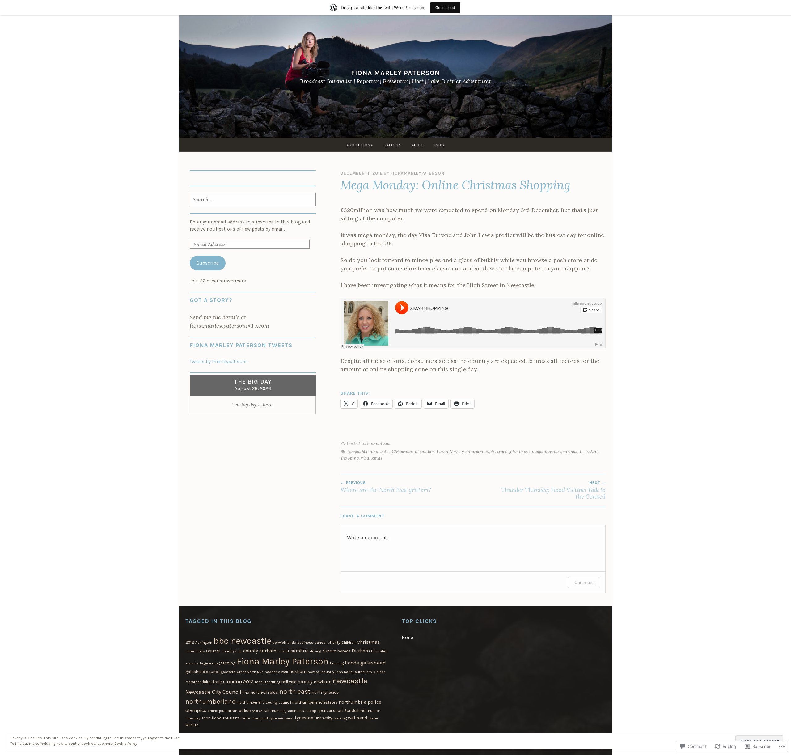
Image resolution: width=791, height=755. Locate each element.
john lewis (519, 451)
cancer (321, 642)
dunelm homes (336, 651)
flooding (337, 663)
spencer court (330, 710)
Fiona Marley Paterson (395, 73)
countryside (232, 651)
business (305, 642)
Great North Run (250, 672)
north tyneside (325, 692)
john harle (344, 672)
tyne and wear (281, 718)
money (305, 682)
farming (228, 663)
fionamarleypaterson (417, 173)
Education (379, 651)
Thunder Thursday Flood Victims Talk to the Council (553, 490)
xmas (376, 458)
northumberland (210, 702)
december (424, 451)
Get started (445, 7)
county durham (259, 651)
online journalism (222, 711)
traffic (245, 718)
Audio (418, 144)
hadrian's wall (276, 672)
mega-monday (546, 451)
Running (279, 711)
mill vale (288, 682)
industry (327, 672)
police (245, 710)
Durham (361, 651)
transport (260, 718)
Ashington (203, 642)
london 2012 (240, 682)
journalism (363, 672)
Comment (584, 582)
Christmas (402, 451)
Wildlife (191, 725)
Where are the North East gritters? (386, 487)
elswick (192, 663)
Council (213, 651)
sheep (310, 711)
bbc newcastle (376, 451)
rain (267, 710)
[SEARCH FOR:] (253, 200)
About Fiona (359, 144)
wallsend (357, 718)
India (439, 144)
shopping (350, 458)
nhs (246, 692)
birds (291, 642)
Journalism (378, 443)
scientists (295, 711)
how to (313, 672)
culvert (283, 651)
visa (365, 458)
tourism (231, 718)
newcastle (573, 451)
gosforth (228, 672)
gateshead (373, 663)
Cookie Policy (125, 743)
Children (348, 642)
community (195, 651)
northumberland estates (314, 702)
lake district (213, 682)
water (373, 718)
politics (257, 711)
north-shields (264, 692)
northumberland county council (264, 702)
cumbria (299, 651)
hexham (298, 671)
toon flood (212, 718)
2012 (189, 642)
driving (315, 651)
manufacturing (267, 682)
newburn (323, 682)
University (323, 718)
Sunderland (355, 710)
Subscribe (208, 263)
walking (340, 718)
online (592, 451)
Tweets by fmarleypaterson (219, 361)
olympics (195, 710)
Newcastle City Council (213, 692)
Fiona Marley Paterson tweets (241, 345)
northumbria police (360, 702)
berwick (279, 642)
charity (334, 642)
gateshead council (202, 671)
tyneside (304, 718)
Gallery (392, 144)
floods (352, 663)
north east (295, 691)
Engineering (210, 663)
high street (496, 451)
